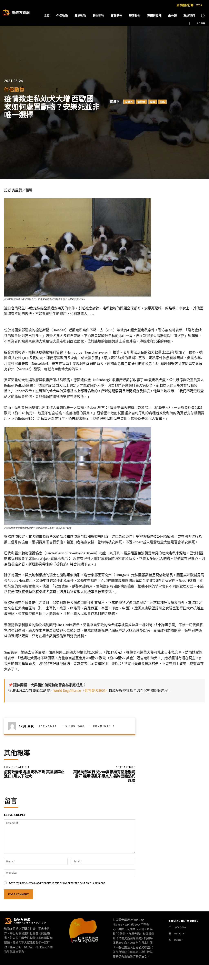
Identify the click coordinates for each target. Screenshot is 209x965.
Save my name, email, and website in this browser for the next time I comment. (57, 883)
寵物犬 (141, 102)
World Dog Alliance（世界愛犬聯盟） (81, 690)
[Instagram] (169, 933)
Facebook (180, 927)
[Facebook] (169, 927)
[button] (203, 15)
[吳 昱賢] (13, 726)
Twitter (178, 939)
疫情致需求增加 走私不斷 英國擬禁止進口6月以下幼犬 (34, 774)
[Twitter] (169, 940)
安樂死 (129, 102)
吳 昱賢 (28, 726)
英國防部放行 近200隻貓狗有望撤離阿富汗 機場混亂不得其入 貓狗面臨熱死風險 (104, 776)
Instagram (180, 933)
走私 (162, 102)
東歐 (152, 102)
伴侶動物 (14, 89)
